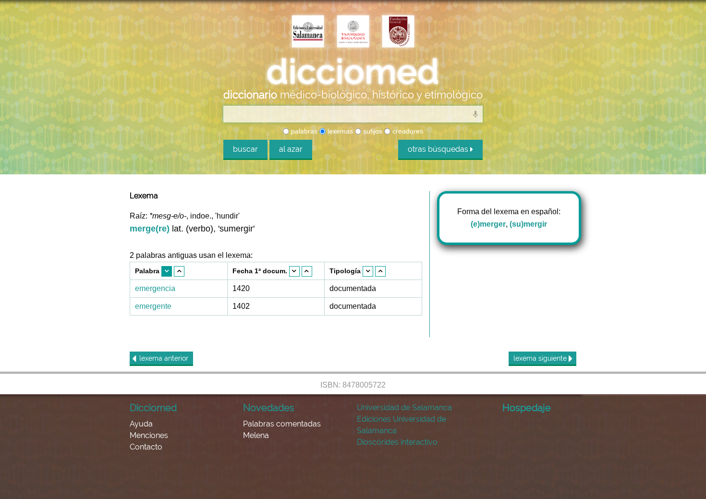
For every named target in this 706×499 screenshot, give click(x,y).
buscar (245, 149)
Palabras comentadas (282, 423)
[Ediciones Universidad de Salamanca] (307, 32)
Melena (256, 435)
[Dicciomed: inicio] (353, 71)
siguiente (541, 358)
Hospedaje (526, 408)
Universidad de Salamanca (404, 407)
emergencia (155, 288)
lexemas (339, 131)
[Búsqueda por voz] (475, 114)
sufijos (371, 131)
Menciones (149, 435)
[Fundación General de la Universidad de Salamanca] (398, 32)
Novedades (268, 408)
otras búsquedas (439, 149)
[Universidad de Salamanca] (353, 32)
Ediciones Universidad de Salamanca (401, 424)
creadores (406, 131)
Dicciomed (153, 408)
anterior (163, 358)
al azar (291, 149)
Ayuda (141, 423)
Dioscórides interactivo (397, 442)
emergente (153, 306)
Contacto (146, 446)
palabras (303, 131)
